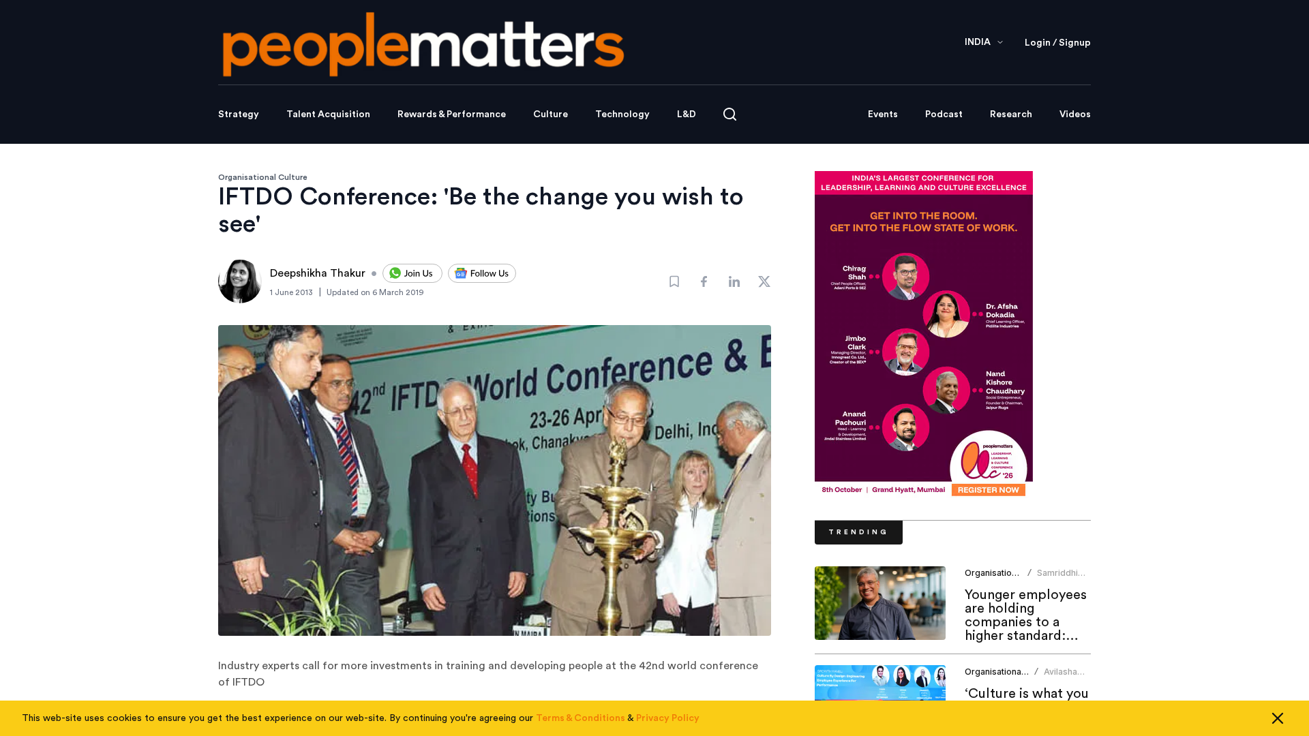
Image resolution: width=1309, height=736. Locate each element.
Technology (622, 114)
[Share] (704, 281)
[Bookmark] (674, 281)
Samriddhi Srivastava (1058, 578)
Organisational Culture (262, 177)
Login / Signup (1058, 43)
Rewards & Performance (451, 114)
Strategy (238, 114)
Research (1011, 114)
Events (883, 114)
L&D (686, 114)
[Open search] (729, 114)
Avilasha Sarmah (1060, 677)
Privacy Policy (667, 718)
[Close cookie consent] (1277, 718)
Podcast (944, 114)
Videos (1075, 114)
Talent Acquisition (328, 114)
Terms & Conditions (580, 718)
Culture (550, 114)
